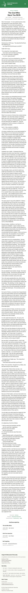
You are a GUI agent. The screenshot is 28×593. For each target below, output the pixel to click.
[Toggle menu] (25, 4)
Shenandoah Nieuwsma (16, 516)
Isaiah (21, 518)
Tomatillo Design (9, 590)
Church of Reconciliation (6, 560)
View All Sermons (14, 10)
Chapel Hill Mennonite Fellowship (12, 4)
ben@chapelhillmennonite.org (7, 584)
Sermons (16, 515)
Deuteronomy (16, 518)
